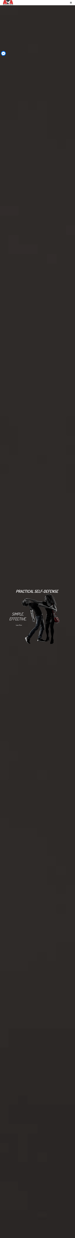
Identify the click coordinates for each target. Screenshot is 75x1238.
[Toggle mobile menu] (71, 3)
